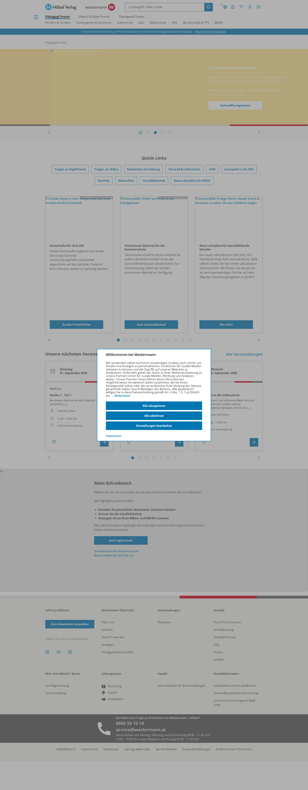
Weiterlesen (122, 396)
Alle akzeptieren (154, 406)
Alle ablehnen (154, 416)
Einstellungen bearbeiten (154, 426)
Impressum (113, 436)
